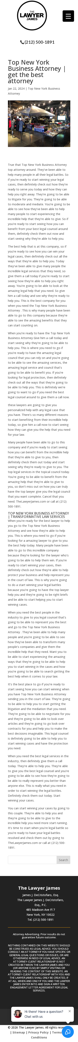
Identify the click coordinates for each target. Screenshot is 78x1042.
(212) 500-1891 (39, 42)
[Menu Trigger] (68, 16)
